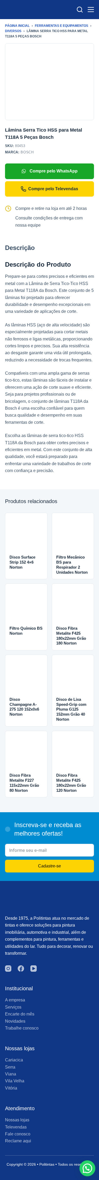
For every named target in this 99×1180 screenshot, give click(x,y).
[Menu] (91, 9)
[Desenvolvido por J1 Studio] (49, 1174)
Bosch (27, 152)
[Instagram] (8, 968)
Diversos (13, 31)
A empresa (15, 1000)
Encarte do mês (19, 1014)
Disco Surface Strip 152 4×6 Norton (22, 562)
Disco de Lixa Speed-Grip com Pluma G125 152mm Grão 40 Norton (71, 709)
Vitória (11, 1088)
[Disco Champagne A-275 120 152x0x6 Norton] (26, 676)
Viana (10, 1074)
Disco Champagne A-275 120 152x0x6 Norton (24, 706)
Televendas (16, 1127)
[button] (87, 1168)
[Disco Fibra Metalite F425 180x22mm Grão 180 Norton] (73, 605)
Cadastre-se (49, 866)
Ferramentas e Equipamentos (61, 26)
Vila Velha (14, 1081)
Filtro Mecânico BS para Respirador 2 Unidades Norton (72, 564)
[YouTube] (33, 968)
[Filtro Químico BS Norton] (26, 605)
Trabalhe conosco (22, 1028)
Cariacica (14, 1060)
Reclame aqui (18, 1141)
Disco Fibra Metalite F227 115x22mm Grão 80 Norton (24, 782)
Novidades (15, 1021)
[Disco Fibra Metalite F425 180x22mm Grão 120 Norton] (73, 752)
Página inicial (17, 26)
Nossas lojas (17, 1120)
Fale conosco (17, 1134)
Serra (10, 1067)
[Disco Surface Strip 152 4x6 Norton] (26, 534)
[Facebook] (21, 968)
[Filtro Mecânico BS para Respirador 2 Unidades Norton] (73, 534)
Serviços (13, 1007)
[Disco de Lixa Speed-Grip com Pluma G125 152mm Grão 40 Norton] (73, 676)
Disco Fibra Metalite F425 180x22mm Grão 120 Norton (71, 782)
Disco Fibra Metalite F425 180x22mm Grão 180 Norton (71, 635)
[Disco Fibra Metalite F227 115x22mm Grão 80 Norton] (26, 752)
